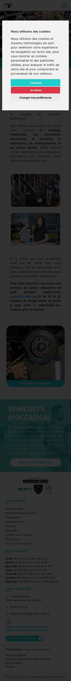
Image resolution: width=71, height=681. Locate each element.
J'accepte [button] (36, 82)
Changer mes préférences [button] (35, 97)
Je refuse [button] (35, 90)
